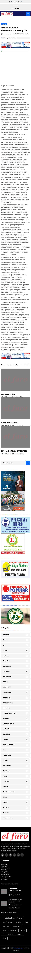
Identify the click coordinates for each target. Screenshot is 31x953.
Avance (5, 640)
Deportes (6, 661)
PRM (26, 922)
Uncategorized (8, 818)
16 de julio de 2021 (17, 425)
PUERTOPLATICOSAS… (10, 422)
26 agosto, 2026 (15, 895)
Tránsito (6, 807)
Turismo (6, 813)
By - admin (5, 397)
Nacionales (7, 755)
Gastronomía (7, 703)
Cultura (5, 656)
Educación (6, 687)
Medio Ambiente (8, 745)
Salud (5, 797)
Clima (5, 650)
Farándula (6, 697)
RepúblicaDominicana (12, 918)
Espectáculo (7, 692)
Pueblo (5, 786)
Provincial (6, 781)
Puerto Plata (7, 922)
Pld (3, 934)
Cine (4, 645)
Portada (4, 864)
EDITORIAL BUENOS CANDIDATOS (14, 451)
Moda (5, 750)
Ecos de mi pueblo (8, 394)
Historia (6, 718)
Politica (5, 776)
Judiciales (6, 729)
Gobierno (6, 708)
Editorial (6, 682)
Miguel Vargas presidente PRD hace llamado (15, 890)
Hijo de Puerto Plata (9, 713)
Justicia (19, 934)
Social (5, 802)
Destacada (7, 666)
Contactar (15, 8)
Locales (5, 739)
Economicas (7, 676)
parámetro (7, 766)
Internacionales (8, 724)
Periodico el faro (18, 948)
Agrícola (6, 635)
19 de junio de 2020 (17, 454)
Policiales (6, 771)
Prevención (16, 926)
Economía (6, 671)
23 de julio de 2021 (17, 397)
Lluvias (23, 930)
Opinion (4, 24)
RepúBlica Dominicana (9, 930)
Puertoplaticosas (9, 792)
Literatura (6, 734)
